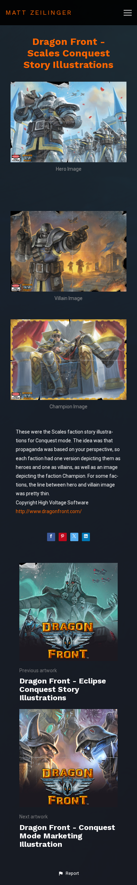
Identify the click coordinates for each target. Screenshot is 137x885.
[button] (68, 873)
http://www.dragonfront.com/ (49, 511)
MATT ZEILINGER (39, 12)
